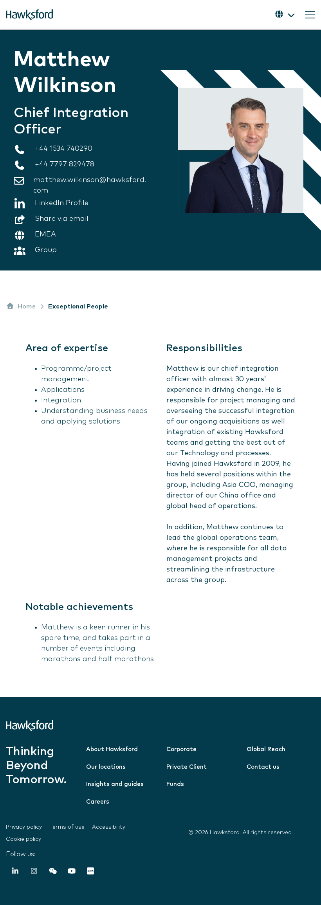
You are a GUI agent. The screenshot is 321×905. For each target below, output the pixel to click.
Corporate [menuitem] (181, 749)
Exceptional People (78, 306)
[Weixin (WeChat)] (52, 872)
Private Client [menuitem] (186, 767)
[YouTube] (71, 872)
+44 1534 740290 (63, 148)
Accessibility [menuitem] (108, 827)
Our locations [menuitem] (106, 767)
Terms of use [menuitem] (67, 827)
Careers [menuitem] (97, 802)
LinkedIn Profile (61, 203)
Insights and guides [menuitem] (115, 784)
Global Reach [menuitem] (266, 749)
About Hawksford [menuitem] (112, 749)
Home (26, 306)
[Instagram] (34, 872)
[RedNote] (90, 872)
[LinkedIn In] (15, 872)
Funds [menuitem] (175, 784)
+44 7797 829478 (64, 164)
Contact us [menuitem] (263, 767)
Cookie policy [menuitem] (23, 839)
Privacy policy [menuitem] (24, 827)
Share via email (61, 218)
